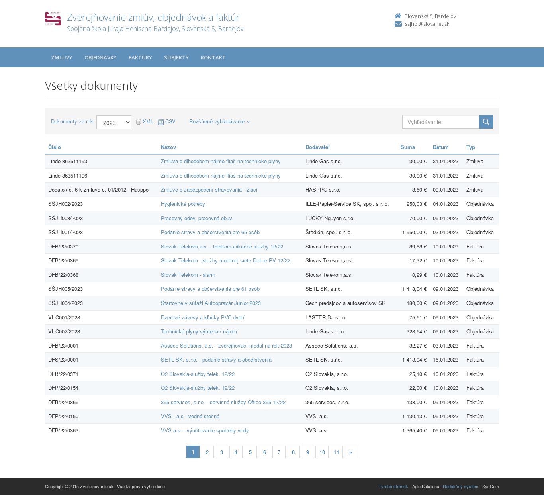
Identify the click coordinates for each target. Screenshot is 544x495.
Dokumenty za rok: (73, 121)
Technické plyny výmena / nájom (199, 331)
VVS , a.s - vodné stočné (190, 416)
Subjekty (176, 57)
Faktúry (140, 57)
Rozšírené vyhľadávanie (217, 121)
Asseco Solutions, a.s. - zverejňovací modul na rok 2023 (226, 345)
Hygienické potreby (183, 203)
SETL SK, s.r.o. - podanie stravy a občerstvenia (216, 359)
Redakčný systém (460, 486)
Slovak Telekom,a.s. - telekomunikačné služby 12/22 (222, 246)
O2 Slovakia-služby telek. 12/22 (198, 374)
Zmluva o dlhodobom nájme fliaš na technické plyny (221, 161)
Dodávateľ (317, 147)
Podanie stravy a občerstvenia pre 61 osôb (210, 288)
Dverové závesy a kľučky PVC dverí (203, 317)
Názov (168, 147)
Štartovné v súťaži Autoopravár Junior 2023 (211, 303)
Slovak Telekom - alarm (188, 274)
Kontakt (213, 57)
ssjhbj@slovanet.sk (427, 23)
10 (322, 452)
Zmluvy (61, 57)
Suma (408, 147)
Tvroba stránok (393, 486)
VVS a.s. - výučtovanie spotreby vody (205, 430)
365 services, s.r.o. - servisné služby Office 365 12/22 (223, 402)
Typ (470, 147)
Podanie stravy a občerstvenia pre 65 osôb (210, 232)
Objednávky (100, 57)
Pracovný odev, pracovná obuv (196, 218)
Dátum (441, 147)
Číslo (54, 147)
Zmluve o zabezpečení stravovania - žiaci (209, 189)
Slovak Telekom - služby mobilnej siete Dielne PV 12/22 (225, 260)
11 (336, 452)
